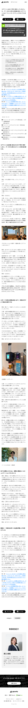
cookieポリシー (19, 699)
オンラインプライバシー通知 (18, 701)
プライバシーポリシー (10, 699)
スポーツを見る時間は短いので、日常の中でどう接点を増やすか (14, 65)
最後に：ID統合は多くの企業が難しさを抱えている (14, 72)
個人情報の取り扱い (8, 701)
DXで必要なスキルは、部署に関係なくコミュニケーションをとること (14, 69)
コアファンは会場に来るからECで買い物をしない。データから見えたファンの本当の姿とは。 (14, 61)
